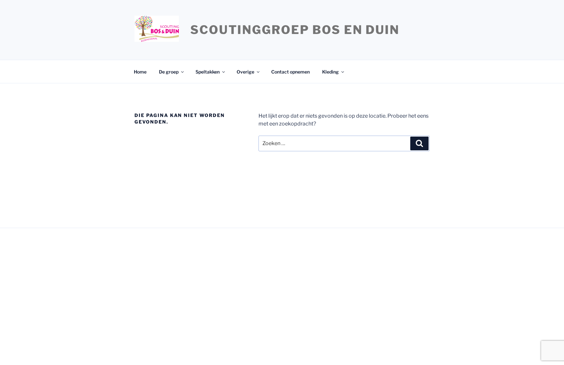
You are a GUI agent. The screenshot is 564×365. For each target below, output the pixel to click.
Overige (245, 72)
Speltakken (208, 72)
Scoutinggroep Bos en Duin (295, 30)
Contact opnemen (290, 72)
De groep (169, 72)
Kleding (330, 72)
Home (140, 72)
